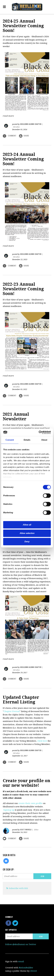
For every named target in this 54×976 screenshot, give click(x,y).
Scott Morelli (25, 829)
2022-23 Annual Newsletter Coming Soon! (23, 289)
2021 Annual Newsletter (16, 416)
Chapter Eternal (12, 711)
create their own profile (30, 803)
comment (10, 135)
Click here (42, 741)
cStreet (33, 971)
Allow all (27, 525)
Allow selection (27, 533)
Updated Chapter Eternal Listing (21, 699)
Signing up (8, 810)
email (21, 961)
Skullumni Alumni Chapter (30, 124)
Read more (8, 116)
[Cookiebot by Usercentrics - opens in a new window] (39, 432)
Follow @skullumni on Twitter (20, 944)
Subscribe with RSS (18, 888)
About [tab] (44, 440)
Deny (27, 541)
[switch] (43, 495)
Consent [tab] (10, 440)
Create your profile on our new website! (26, 783)
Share (26, 135)
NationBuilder (26, 967)
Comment (12, 838)
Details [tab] (27, 440)
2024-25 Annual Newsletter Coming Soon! (23, 26)
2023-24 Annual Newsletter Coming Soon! (23, 159)
